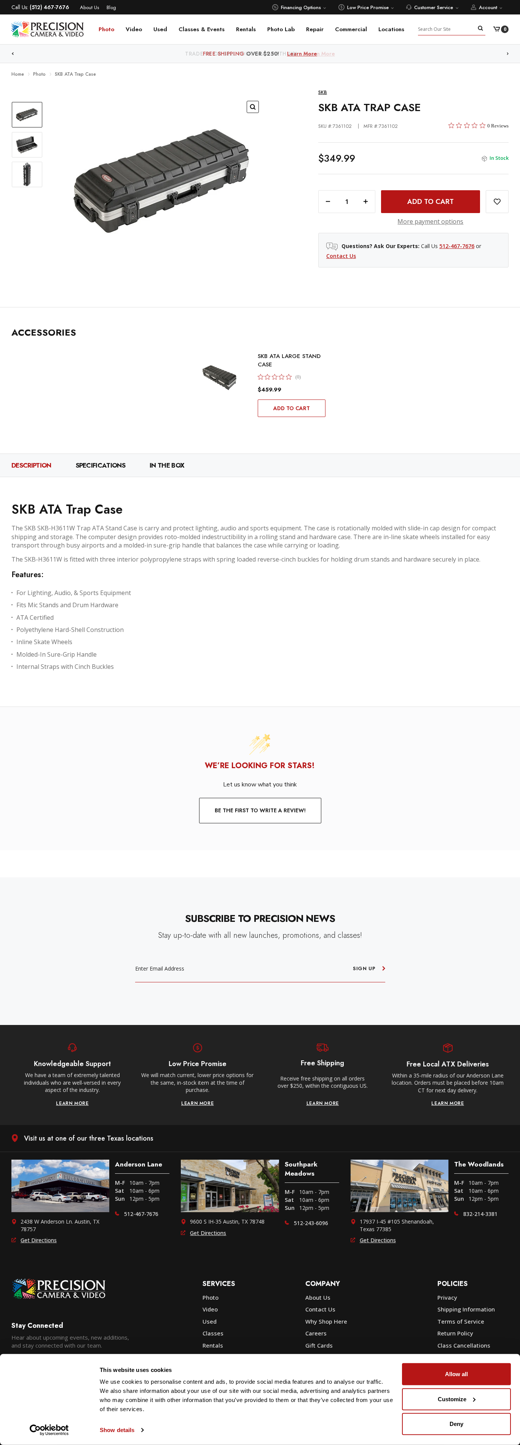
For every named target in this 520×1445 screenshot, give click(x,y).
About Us (89, 7)
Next (508, 54)
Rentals (246, 29)
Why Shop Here (326, 1321)
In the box (167, 465)
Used (160, 29)
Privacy (447, 1297)
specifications (100, 465)
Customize (452, 1399)
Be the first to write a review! (260, 810)
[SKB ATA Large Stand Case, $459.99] (219, 377)
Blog (111, 7)
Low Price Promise (368, 7)
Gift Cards (319, 1345)
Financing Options (301, 7)
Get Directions (39, 1240)
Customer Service (433, 7)
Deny (456, 1424)
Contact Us (341, 255)
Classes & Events (202, 29)
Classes (213, 1333)
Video (134, 29)
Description (31, 465)
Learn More (320, 53)
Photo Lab (281, 29)
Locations (391, 29)
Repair (315, 29)
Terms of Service (460, 1321)
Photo (106, 29)
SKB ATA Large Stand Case (289, 360)
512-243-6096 (311, 1223)
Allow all (456, 1374)
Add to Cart (291, 408)
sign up (364, 968)
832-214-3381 (480, 1213)
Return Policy (455, 1333)
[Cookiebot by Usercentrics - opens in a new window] (49, 1430)
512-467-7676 (456, 246)
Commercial (351, 29)
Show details (117, 1430)
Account (488, 7)
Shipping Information (466, 1309)
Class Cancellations (463, 1345)
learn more (72, 1103)
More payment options (430, 221)
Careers (316, 1333)
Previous (12, 54)
